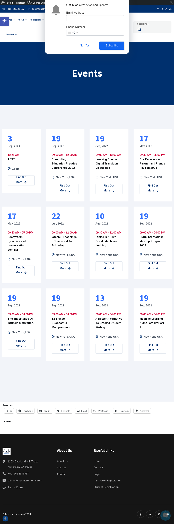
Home (9, 19)
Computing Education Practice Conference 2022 (64, 163)
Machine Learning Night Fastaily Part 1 (152, 323)
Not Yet (84, 45)
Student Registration (106, 487)
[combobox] (72, 32)
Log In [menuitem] (10, 2)
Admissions (35, 19)
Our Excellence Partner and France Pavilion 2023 (152, 163)
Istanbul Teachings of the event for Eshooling (64, 241)
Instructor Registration (107, 480)
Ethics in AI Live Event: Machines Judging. (106, 241)
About (21, 19)
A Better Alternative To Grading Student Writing (108, 323)
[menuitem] (3, 2)
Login (97, 474)
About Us (62, 461)
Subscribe (112, 45)
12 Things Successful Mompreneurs (61, 323)
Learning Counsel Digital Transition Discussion (106, 163)
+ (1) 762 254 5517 (15, 8)
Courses (61, 467)
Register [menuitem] (20, 2)
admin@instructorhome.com (25, 480)
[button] (4, 21)
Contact (10, 34)
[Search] (139, 30)
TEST (11, 159)
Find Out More (21, 180)
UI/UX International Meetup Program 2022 (152, 241)
